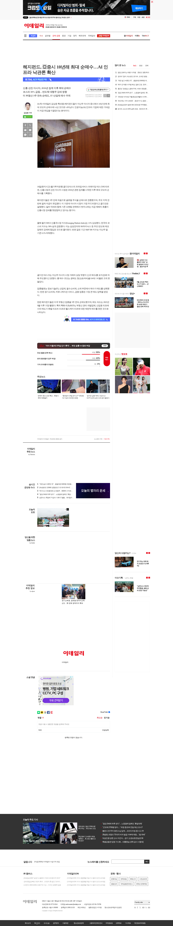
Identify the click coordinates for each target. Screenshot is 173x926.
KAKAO (25, 135)
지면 (138, 17)
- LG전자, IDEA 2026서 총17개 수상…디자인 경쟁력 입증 (42, 885)
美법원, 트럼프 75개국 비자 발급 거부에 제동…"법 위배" (123, 835)
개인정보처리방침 (139, 923)
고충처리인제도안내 (95, 923)
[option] (67, 17)
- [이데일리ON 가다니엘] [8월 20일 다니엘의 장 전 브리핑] (85, 881)
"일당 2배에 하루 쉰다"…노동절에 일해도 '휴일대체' (121, 824)
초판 (143, 17)
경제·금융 (56, 36)
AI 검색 (33, 36)
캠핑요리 (114, 884)
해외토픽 (82, 36)
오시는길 (46, 923)
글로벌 (47, 36)
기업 (69, 36)
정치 (75, 36)
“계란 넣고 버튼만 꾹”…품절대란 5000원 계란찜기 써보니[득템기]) (60, 484)
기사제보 (128, 923)
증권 (64, 36)
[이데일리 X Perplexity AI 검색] (66, 79)
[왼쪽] (65, 509)
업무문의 (56, 923)
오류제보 (118, 923)
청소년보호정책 (79, 923)
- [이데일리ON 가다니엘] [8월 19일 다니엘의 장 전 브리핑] (85, 885)
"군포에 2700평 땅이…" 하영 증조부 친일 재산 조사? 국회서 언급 (126, 827)
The (145, 36)
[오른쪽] (67, 509)
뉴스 (134, 65)
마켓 (137, 36)
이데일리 (45, 25)
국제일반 (91, 36)
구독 (134, 17)
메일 (25, 130)
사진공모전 (143, 879)
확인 (146, 861)
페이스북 (25, 125)
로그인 (148, 17)
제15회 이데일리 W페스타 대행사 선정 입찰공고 (50, 862)
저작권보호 (109, 923)
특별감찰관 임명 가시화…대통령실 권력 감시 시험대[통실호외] (126, 842)
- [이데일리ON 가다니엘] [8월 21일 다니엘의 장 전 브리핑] (85, 878)
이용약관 (65, 923)
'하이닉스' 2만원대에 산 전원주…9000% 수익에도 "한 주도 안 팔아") (61, 491)
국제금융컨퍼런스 (127, 884)
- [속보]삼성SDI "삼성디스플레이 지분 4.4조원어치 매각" (41, 878)
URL (30, 135)
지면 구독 (106, 439)
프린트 (30, 130)
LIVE (25, 17)
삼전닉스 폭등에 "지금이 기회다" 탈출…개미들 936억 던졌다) (58, 498)
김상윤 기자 (28, 113)
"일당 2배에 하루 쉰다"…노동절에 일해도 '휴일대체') (55, 494)
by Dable (32, 543)
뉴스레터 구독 (98, 439)
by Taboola (31, 454)
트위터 (30, 125)
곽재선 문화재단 (141, 884)
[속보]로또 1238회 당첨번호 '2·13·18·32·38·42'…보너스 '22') (58, 487)
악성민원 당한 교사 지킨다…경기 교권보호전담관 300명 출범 (125, 838)
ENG (128, 17)
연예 (146, 65)
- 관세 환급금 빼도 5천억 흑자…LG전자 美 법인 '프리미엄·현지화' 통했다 (43, 881)
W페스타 (133, 879)
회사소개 (27, 923)
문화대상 (114, 879)
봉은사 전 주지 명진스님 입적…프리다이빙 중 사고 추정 (123, 831)
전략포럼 (124, 879)
